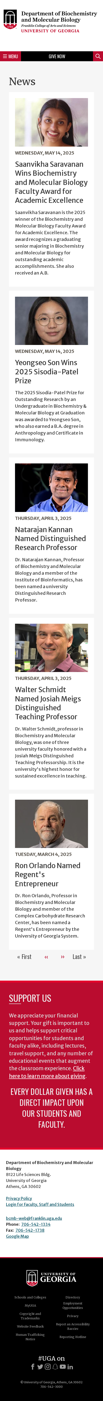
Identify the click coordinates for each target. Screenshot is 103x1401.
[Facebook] (33, 1367)
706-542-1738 (30, 1230)
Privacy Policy (19, 1198)
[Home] (51, 25)
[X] (40, 1367)
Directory (73, 1297)
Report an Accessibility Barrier (73, 1326)
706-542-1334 (35, 1224)
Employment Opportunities (72, 1305)
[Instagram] (48, 1367)
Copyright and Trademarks (30, 1316)
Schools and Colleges (30, 1297)
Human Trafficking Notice (30, 1337)
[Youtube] (63, 1367)
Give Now (57, 56)
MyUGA (30, 1305)
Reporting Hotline (73, 1337)
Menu (13, 56)
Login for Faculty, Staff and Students (40, 1204)
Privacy (72, 1316)
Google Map (17, 1236)
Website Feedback (30, 1326)
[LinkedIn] (70, 1367)
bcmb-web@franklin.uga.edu (34, 1218)
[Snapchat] (55, 1367)
